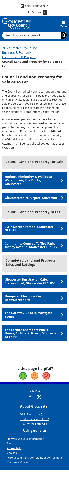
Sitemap (12, 443)
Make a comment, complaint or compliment (34, 457)
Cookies (12, 453)
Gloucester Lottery (32, 424)
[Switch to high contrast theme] (45, 12)
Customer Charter (18, 462)
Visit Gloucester (30, 414)
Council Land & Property (19, 57)
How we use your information (25, 439)
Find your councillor (33, 419)
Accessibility (14, 448)
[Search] (64, 35)
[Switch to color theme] (39, 12)
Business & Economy (17, 52)
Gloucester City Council (22, 48)
